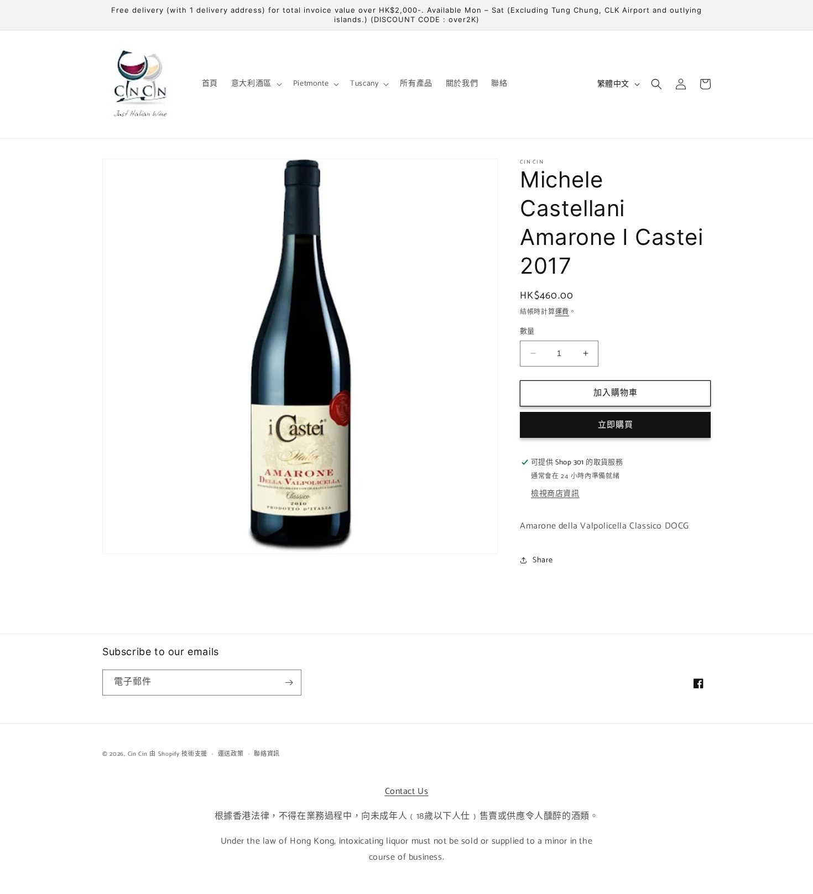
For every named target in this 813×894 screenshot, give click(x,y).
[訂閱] (289, 683)
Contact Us (407, 791)
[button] (255, 84)
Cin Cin (138, 754)
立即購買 (615, 425)
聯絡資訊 (267, 754)
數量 (527, 331)
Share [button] (543, 560)
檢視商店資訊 (555, 494)
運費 (562, 312)
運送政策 (231, 754)
